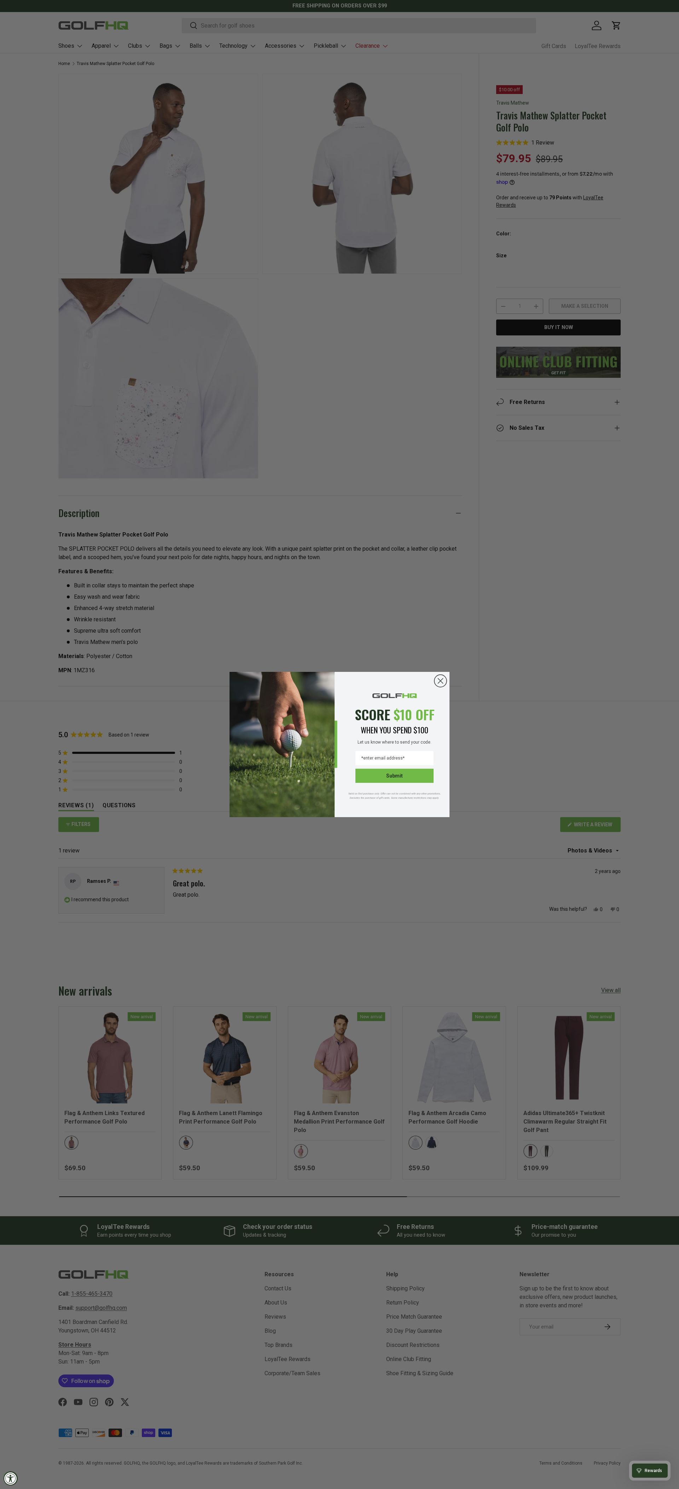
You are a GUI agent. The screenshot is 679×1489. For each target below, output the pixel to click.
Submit (394, 776)
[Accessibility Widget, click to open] (11, 1478)
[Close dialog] (440, 681)
